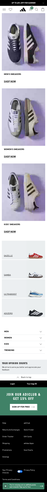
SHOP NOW (10, 81)
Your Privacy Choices (7, 471)
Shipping (6, 443)
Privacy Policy (29, 470)
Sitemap (5, 457)
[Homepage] (23, 10)
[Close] (5, 486)
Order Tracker (8, 437)
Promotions (7, 450)
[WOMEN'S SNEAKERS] (23, 124)
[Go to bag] (43, 9)
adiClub (27, 423)
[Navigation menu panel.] (4, 9)
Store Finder (29, 430)
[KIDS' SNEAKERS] (23, 199)
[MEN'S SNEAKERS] (23, 49)
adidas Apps (29, 443)
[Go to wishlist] (10, 9)
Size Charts (28, 450)
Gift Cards (28, 437)
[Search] (36, 9)
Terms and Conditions (11, 479)
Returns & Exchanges (11, 430)
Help (4, 423)
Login (12, 384)
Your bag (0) (32, 384)
